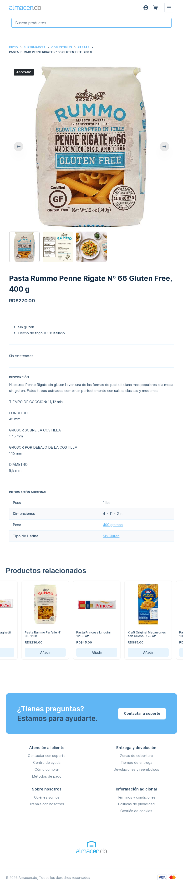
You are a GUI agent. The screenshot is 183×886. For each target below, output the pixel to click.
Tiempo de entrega (136, 762)
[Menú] (169, 7)
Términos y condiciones (136, 797)
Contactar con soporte (47, 755)
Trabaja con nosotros (46, 804)
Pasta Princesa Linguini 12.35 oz (85, 634)
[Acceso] (145, 7)
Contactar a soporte (142, 713)
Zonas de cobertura (136, 755)
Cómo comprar (47, 769)
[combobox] (91, 23)
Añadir (37, 652)
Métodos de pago (46, 776)
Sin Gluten (111, 536)
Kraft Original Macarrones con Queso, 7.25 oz (139, 634)
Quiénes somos (47, 797)
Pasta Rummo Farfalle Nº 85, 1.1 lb (35, 634)
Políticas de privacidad (136, 804)
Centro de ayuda (47, 762)
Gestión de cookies (136, 811)
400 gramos (113, 524)
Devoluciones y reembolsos (136, 769)
